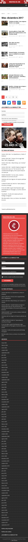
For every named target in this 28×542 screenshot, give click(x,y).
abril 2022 (4, 389)
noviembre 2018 (5, 490)
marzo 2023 (4, 365)
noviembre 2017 (5, 520)
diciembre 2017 (5, 517)
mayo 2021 (4, 416)
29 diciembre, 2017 (14, 24)
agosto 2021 (4, 409)
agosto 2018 (4, 498)
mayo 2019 (4, 475)
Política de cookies (6, 531)
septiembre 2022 (5, 379)
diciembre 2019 (5, 458)
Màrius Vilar (22, 68)
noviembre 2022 (5, 375)
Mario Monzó (22, 79)
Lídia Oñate (22, 89)
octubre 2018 (5, 493)
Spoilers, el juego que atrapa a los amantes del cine (17, 87)
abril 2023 (4, 362)
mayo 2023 (4, 360)
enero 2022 (4, 397)
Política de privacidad (7, 528)
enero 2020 (4, 456)
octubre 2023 (5, 350)
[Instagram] (14, 103)
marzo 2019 (4, 480)
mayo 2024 (4, 343)
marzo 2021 (4, 421)
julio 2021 (4, 411)
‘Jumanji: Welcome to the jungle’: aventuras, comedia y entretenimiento (17, 76)
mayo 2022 (4, 387)
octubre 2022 (5, 377)
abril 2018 (4, 507)
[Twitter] (9, 103)
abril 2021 (4, 419)
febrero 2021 (5, 424)
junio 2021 (4, 414)
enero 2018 (4, 515)
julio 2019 (4, 471)
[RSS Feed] (24, 103)
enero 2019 (4, 485)
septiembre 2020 (5, 436)
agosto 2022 (4, 382)
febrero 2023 (5, 367)
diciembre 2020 (5, 429)
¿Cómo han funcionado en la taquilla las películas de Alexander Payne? (17, 65)
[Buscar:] (14, 9)
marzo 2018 (4, 510)
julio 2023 (4, 355)
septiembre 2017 (5, 525)
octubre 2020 (5, 434)
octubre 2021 (5, 404)
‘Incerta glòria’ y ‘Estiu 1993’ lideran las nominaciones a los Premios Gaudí (17, 33)
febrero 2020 (5, 453)
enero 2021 (4, 426)
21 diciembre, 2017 (14, 89)
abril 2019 (4, 478)
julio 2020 (4, 441)
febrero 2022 (5, 394)
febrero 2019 (5, 483)
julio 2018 (4, 500)
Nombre (4, 111)
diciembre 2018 (5, 488)
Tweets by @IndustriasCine (8, 209)
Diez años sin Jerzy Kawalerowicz (14, 43)
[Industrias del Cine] (14, 2)
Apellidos (4, 115)
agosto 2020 (4, 438)
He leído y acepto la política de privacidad (13, 122)
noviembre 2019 (5, 461)
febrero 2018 (5, 512)
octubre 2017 (5, 522)
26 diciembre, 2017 (14, 57)
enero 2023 (4, 370)
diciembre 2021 (5, 399)
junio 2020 (4, 443)
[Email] (19, 103)
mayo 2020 (4, 446)
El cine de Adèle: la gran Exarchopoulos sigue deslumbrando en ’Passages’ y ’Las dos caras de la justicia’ (14, 189)
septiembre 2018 (5, 495)
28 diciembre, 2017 (14, 36)
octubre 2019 (5, 463)
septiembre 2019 (5, 466)
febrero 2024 (5, 345)
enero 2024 (4, 347)
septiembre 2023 (5, 352)
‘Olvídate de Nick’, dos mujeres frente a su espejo (17, 22)
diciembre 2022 (5, 372)
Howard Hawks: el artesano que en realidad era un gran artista (16, 54)
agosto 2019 (4, 468)
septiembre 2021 (5, 407)
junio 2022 (4, 384)
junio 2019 (4, 473)
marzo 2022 (4, 392)
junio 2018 (4, 502)
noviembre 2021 (5, 402)
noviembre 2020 (5, 431)
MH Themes (14, 540)
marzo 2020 (4, 451)
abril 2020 (4, 448)
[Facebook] (4, 103)
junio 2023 (4, 357)
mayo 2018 (4, 505)
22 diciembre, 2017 (14, 68)
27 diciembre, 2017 (14, 45)
